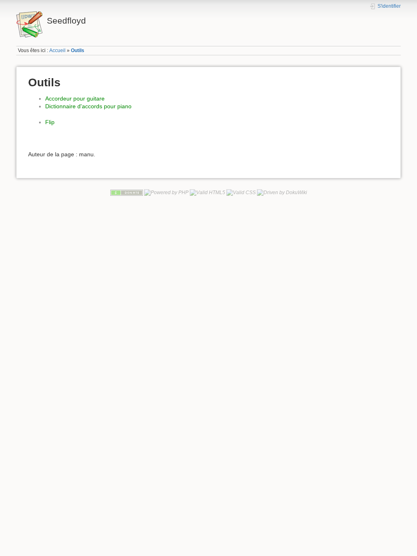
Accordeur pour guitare (75, 98)
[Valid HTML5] (207, 192)
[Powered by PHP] (166, 192)
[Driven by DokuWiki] (282, 192)
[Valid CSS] (241, 192)
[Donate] (126, 192)
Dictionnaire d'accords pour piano (88, 106)
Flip (50, 122)
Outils (77, 50)
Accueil (57, 50)
